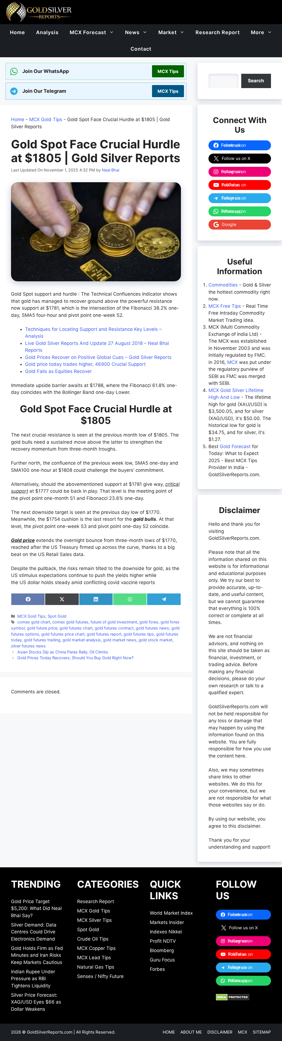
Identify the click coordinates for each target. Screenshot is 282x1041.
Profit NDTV (163, 941)
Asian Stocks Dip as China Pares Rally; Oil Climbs (62, 652)
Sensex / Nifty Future (100, 976)
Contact (141, 49)
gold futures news (152, 628)
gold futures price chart (63, 634)
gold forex (148, 622)
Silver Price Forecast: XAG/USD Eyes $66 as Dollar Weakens (36, 1002)
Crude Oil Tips (93, 939)
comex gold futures (70, 622)
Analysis (47, 32)
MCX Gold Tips (45, 119)
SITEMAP (262, 1032)
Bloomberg (162, 950)
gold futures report (104, 634)
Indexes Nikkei (166, 931)
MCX (232, 362)
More (257, 32)
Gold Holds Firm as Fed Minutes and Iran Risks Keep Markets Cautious (37, 955)
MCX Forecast (88, 32)
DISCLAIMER (219, 1032)
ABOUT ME (191, 1032)
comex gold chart (33, 622)
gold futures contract (114, 628)
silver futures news (28, 646)
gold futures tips (139, 634)
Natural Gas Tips (95, 967)
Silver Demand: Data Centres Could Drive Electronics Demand (33, 932)
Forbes (157, 969)
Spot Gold (57, 616)
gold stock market (155, 639)
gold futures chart (76, 628)
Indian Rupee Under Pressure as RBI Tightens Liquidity (33, 978)
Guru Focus (162, 960)
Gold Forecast (235, 446)
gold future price (42, 628)
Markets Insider (167, 922)
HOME (169, 1032)
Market (167, 32)
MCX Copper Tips (96, 948)
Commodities (223, 285)
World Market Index (171, 913)
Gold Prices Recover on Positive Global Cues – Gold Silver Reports (98, 357)
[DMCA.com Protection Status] (232, 999)
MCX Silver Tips (94, 920)
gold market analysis (82, 639)
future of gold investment (114, 622)
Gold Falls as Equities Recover (58, 371)
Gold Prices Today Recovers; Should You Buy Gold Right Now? (75, 657)
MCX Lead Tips (94, 957)
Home (17, 32)
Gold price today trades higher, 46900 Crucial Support (85, 364)
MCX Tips (168, 71)
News (132, 32)
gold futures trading (42, 639)
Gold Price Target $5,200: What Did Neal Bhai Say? (36, 908)
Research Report (218, 32)
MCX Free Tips (224, 306)
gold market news (119, 639)
